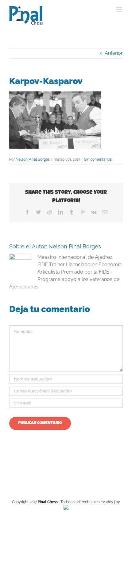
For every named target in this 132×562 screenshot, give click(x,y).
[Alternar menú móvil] (119, 9)
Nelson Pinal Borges (33, 159)
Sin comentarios (98, 159)
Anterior (114, 53)
